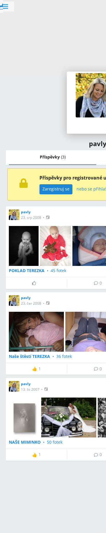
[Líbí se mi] (36, 283)
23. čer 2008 (31, 303)
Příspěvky (53, 157)
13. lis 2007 (30, 389)
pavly (26, 211)
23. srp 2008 (31, 217)
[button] (48, 217)
